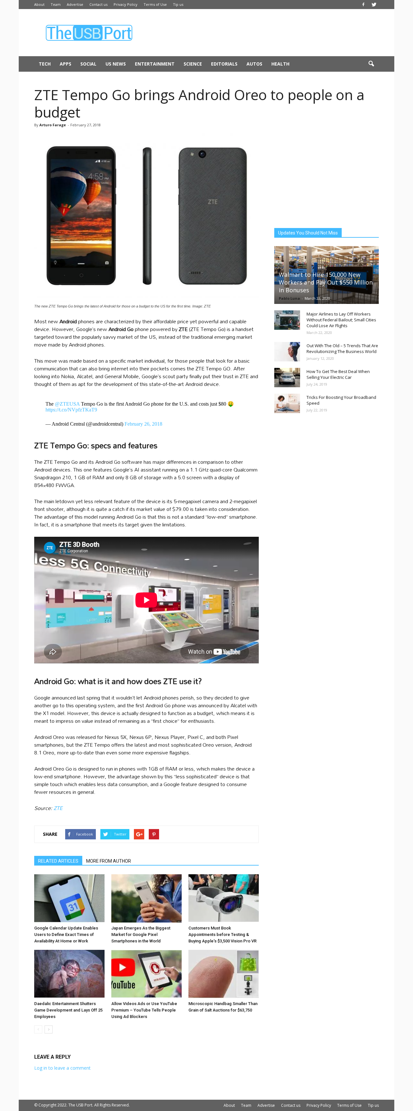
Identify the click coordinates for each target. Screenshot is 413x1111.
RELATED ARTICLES (58, 861)
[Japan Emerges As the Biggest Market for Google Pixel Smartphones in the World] (146, 898)
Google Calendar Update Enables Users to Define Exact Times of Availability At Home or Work (66, 934)
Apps (65, 64)
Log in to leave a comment (62, 1068)
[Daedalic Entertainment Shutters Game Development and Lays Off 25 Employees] (69, 974)
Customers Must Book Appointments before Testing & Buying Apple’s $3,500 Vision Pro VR (222, 934)
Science (193, 64)
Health (280, 64)
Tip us (178, 4)
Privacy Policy (125, 4)
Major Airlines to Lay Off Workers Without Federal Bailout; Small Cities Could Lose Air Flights (341, 319)
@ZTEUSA (67, 404)
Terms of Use (155, 4)
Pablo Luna (289, 298)
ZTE (58, 808)
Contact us (98, 4)
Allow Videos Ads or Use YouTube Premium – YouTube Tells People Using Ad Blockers (144, 1010)
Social (88, 64)
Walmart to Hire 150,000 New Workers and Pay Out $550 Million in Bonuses (326, 282)
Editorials (224, 64)
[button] (371, 64)
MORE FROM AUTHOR (108, 861)
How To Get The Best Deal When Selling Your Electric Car (338, 374)
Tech (45, 64)
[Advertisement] (261, 32)
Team (56, 4)
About (39, 4)
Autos (254, 64)
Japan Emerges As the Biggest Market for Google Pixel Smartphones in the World (140, 934)
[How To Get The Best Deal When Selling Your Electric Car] (287, 377)
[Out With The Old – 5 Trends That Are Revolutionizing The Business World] (287, 351)
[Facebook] (363, 4)
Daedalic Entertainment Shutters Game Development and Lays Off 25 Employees (68, 1010)
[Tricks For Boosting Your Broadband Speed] (287, 403)
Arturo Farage (52, 124)
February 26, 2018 (143, 424)
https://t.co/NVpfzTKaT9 (71, 409)
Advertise (75, 4)
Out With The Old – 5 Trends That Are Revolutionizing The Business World (342, 348)
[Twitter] (374, 4)
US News (116, 64)
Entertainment (155, 64)
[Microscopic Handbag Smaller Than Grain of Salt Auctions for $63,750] (223, 974)
